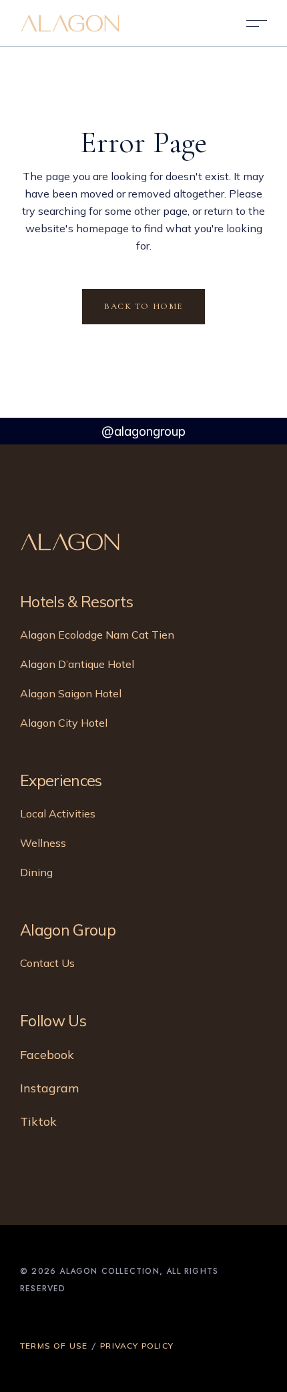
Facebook (47, 1054)
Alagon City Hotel (63, 722)
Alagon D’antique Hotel (77, 664)
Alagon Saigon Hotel (70, 693)
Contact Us (47, 963)
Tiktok (38, 1121)
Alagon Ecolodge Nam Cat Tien (97, 634)
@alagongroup (143, 431)
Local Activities (57, 813)
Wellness (43, 842)
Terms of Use (53, 1346)
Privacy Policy (137, 1346)
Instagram (49, 1088)
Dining (36, 872)
